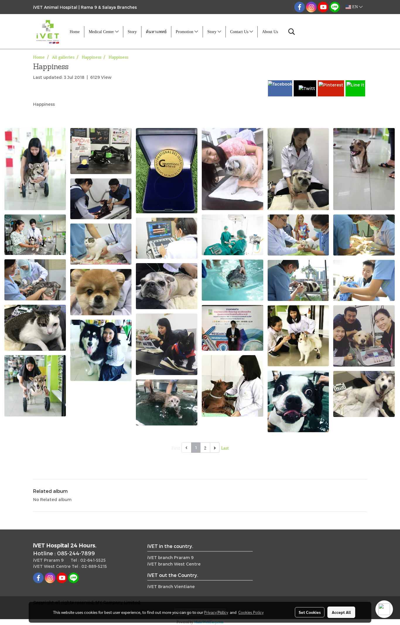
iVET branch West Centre (174, 563)
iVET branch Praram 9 (170, 557)
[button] (291, 31)
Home (75, 32)
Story (132, 32)
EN (355, 7)
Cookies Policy (251, 612)
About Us (270, 32)
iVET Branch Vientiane (171, 586)
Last (225, 448)
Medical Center (102, 32)
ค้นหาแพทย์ (156, 32)
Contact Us (239, 32)
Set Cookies (310, 612)
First (176, 448)
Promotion (185, 32)
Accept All (341, 612)
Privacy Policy (216, 612)
